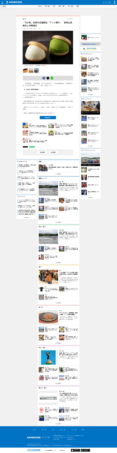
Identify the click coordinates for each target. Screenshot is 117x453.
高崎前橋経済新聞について (59, 435)
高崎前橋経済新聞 (14, 2)
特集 (78, 6)
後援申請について (71, 439)
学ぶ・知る (70, 6)
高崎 (24, 28)
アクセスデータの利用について (60, 437)
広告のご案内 (56, 439)
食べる (39, 6)
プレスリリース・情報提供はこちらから (76, 435)
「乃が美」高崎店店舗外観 (31, 89)
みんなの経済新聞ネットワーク (33, 450)
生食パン (35, 28)
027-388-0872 (47, 83)
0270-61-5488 (31, 85)
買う (54, 6)
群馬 (27, 28)
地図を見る (48, 117)
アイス (39, 28)
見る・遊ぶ (47, 6)
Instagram (110, 2)
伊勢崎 (31, 28)
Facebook (104, 2)
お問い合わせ (70, 437)
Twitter (107, 2)
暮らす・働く (62, 6)
